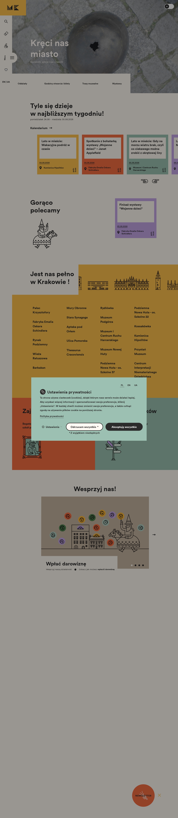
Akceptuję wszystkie (124, 427)
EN (3, 82)
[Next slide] (155, 181)
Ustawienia (52, 427)
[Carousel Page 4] (143, 565)
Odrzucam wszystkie (85, 427)
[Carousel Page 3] (139, 565)
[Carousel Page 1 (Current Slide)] (132, 565)
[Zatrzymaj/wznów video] (169, 6)
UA (8, 82)
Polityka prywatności (52, 416)
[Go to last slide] (144, 181)
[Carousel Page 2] (135, 565)
